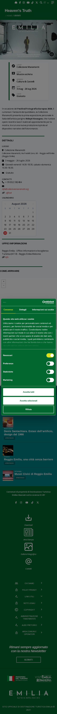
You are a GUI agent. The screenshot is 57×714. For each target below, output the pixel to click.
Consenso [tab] (8, 309)
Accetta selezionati (28, 401)
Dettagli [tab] (23, 309)
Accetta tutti (28, 392)
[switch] (50, 363)
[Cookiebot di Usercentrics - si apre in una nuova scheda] (42, 302)
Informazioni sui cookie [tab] (43, 309)
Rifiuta (28, 409)
